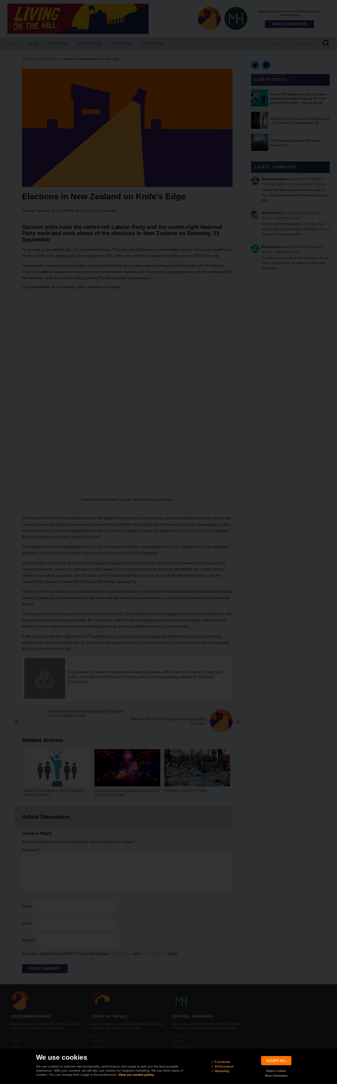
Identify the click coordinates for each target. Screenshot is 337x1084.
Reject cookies (276, 1071)
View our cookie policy (136, 1074)
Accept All (276, 1060)
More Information (276, 1075)
